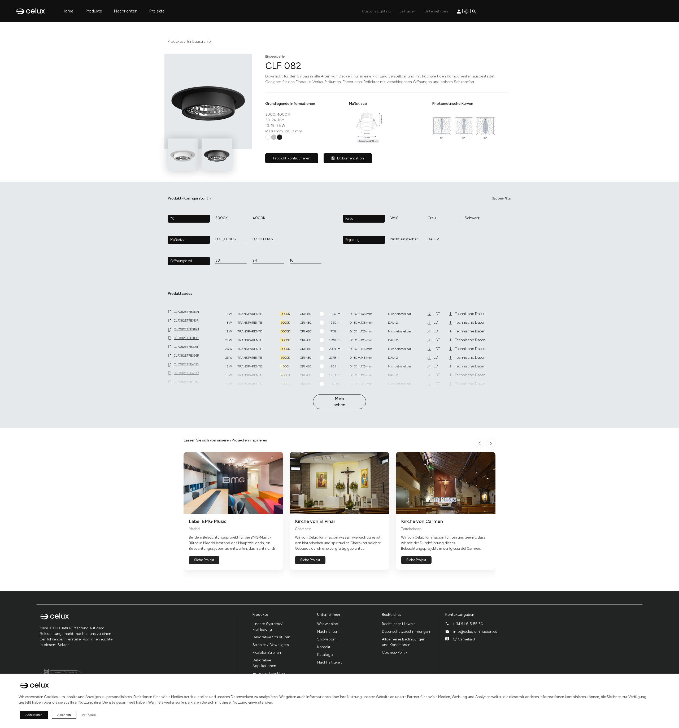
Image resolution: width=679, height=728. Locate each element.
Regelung (352, 240)
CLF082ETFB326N (186, 347)
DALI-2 (433, 239)
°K (172, 218)
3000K (221, 218)
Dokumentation (350, 158)
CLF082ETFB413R (186, 373)
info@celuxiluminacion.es (475, 631)
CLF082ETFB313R (186, 320)
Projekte (157, 11)
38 (217, 260)
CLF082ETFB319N (186, 329)
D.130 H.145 (263, 239)
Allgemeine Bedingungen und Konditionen (403, 642)
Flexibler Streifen (267, 652)
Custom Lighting (376, 11)
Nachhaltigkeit (329, 662)
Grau (432, 218)
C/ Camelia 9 (464, 639)
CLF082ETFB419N (186, 382)
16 (291, 260)
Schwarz (472, 218)
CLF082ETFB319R (186, 338)
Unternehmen (436, 11)
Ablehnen (64, 715)
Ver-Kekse (89, 715)
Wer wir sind (327, 624)
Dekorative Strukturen (271, 637)
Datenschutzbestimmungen (406, 631)
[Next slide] (490, 443)
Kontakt (323, 647)
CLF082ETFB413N (186, 364)
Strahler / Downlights (271, 645)
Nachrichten (125, 11)
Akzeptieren (33, 715)
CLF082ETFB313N (186, 312)
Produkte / (176, 41)
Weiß (394, 218)
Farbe (349, 218)
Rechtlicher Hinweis (398, 624)
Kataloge (325, 654)
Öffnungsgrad (181, 261)
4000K (259, 218)
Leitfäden (407, 11)
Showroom (327, 639)
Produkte (93, 11)
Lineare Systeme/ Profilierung (267, 627)
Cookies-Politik (394, 652)
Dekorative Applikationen (264, 663)
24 (255, 260)
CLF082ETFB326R (186, 355)
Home (67, 11)
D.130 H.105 (225, 239)
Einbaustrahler (199, 41)
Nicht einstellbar (404, 239)
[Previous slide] (479, 443)
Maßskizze (178, 240)
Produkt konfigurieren (291, 158)
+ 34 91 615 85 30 (467, 624)
